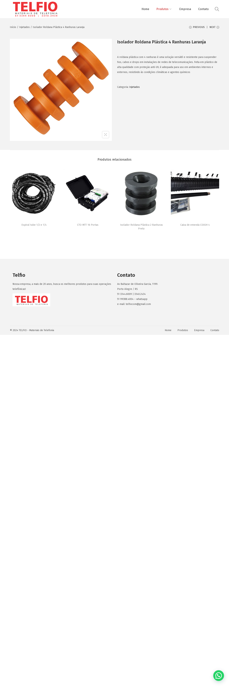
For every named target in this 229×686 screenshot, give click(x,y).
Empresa (199, 330)
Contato (214, 330)
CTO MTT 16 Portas (87, 224)
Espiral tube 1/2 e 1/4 (34, 224)
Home (168, 330)
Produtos (182, 330)
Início (13, 27)
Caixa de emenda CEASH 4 (195, 224)
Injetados (24, 27)
